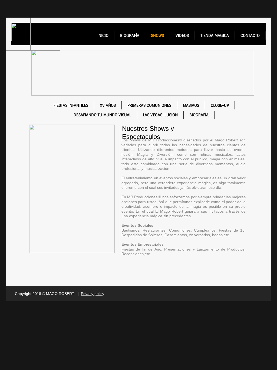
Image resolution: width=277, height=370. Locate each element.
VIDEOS (182, 35)
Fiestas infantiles (71, 105)
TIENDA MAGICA (214, 35)
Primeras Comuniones (149, 105)
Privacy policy (92, 293)
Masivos (191, 105)
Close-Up (220, 105)
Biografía (199, 114)
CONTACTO (250, 35)
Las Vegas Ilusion (160, 114)
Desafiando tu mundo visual (102, 114)
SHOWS (157, 35)
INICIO (102, 35)
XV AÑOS (108, 105)
